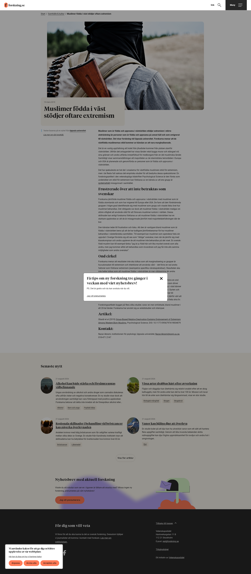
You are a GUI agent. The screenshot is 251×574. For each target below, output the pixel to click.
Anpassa (16, 563)
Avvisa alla (31, 563)
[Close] (161, 278)
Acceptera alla (49, 563)
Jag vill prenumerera (96, 296)
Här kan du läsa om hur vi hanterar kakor (25, 557)
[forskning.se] (12, 5)
